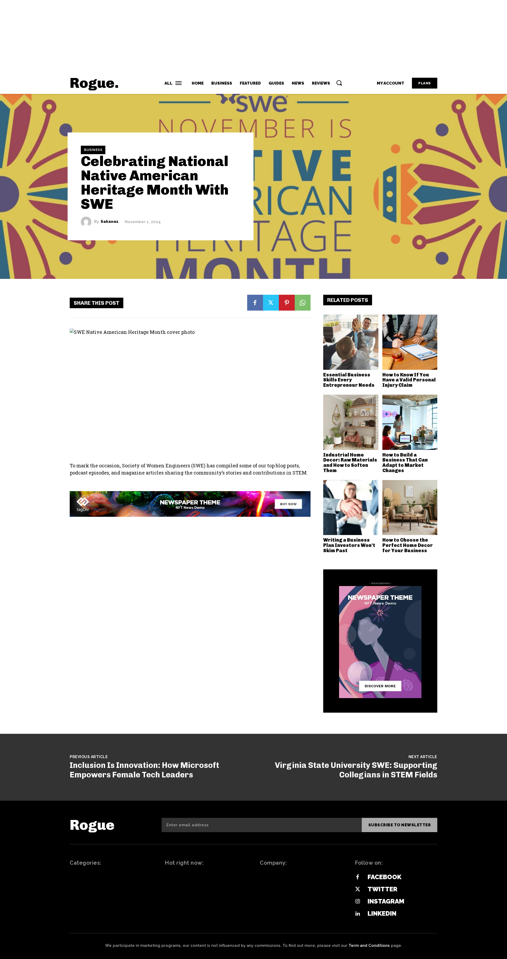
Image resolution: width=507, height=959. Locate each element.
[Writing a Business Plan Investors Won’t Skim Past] (350, 507)
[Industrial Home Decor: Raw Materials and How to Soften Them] (350, 422)
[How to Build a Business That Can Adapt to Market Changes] (410, 422)
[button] (339, 83)
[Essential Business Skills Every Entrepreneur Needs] (350, 342)
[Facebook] (255, 303)
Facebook (384, 877)
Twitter (382, 889)
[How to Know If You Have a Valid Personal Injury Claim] (410, 342)
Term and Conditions (369, 945)
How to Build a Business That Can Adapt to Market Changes (405, 462)
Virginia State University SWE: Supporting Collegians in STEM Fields (356, 770)
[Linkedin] (357, 914)
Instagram (386, 901)
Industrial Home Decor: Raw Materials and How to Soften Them (350, 462)
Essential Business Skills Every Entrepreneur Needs (348, 380)
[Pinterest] (287, 303)
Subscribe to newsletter (399, 825)
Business (93, 150)
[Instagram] (357, 901)
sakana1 (110, 222)
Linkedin (382, 913)
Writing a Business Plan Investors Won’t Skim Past (349, 545)
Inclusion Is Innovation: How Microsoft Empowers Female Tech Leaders (144, 770)
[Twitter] (271, 303)
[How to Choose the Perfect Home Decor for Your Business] (410, 507)
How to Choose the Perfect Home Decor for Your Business (407, 545)
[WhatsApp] (303, 303)
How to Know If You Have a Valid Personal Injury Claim (409, 380)
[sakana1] (87, 221)
